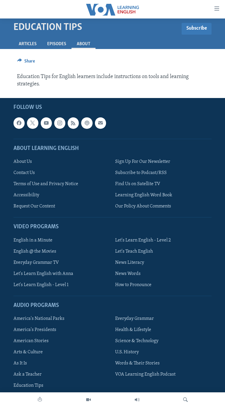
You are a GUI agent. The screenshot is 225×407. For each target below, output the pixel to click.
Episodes (56, 44)
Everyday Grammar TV (36, 262)
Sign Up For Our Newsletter (142, 161)
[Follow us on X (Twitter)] (32, 123)
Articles (28, 44)
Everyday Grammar (134, 318)
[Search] (185, 399)
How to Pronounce (133, 285)
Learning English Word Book (143, 195)
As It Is (20, 363)
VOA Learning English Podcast (145, 374)
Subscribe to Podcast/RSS (141, 172)
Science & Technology (136, 341)
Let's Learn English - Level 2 (143, 240)
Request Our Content (34, 206)
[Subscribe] (100, 123)
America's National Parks (38, 318)
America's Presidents (34, 329)
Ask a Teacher (27, 374)
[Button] (26, 62)
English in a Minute (32, 240)
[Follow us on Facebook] (19, 123)
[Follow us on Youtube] (46, 123)
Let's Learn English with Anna (43, 273)
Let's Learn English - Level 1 (41, 285)
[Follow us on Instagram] (59, 123)
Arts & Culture (28, 352)
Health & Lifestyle (133, 329)
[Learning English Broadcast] (137, 399)
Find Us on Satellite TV (137, 184)
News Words (128, 273)
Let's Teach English (134, 251)
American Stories (31, 341)
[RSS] (73, 123)
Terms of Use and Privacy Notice (45, 184)
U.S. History (127, 352)
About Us (22, 161)
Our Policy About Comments (143, 206)
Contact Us (24, 172)
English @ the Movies (34, 251)
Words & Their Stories (137, 363)
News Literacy (129, 262)
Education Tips (28, 385)
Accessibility (26, 195)
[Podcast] (86, 123)
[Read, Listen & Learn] (40, 399)
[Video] (88, 399)
